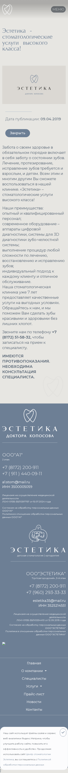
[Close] (63, 733)
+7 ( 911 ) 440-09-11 (22, 473)
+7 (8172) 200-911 (20, 467)
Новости (34, 702)
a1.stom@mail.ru (16, 482)
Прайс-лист (34, 694)
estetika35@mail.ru (49, 601)
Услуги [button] (32, 686)
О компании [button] (32, 671)
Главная (34, 663)
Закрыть (17, 133)
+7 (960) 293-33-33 (46, 592)
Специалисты (34, 679)
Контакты (34, 710)
